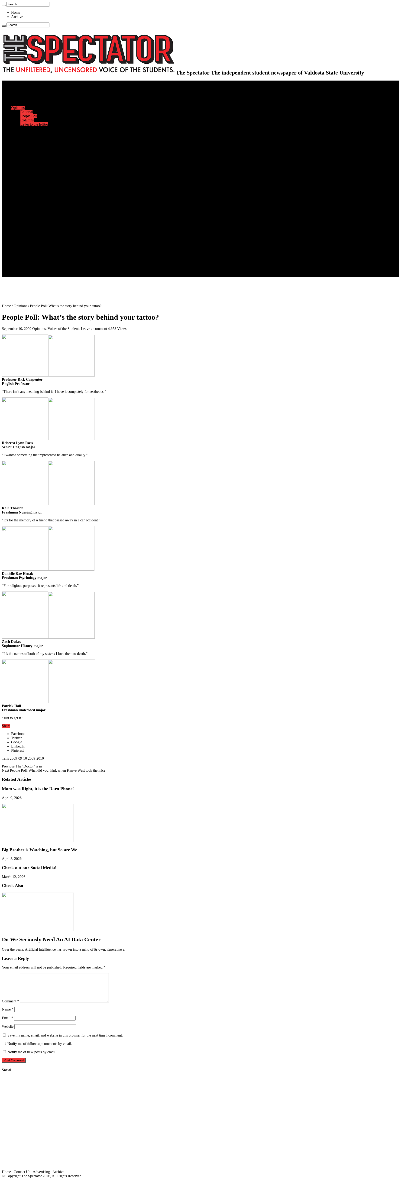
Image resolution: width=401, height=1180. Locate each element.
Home (15, 12)
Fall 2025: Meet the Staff (38, 262)
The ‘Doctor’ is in (22, 766)
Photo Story (29, 241)
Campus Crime (31, 95)
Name (7, 1009)
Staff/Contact (20, 254)
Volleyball (27, 191)
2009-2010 (36, 758)
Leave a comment (94, 329)
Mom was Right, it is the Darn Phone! (38, 788)
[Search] (4, 5)
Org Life (26, 145)
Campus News (31, 137)
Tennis (25, 200)
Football (26, 166)
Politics (25, 99)
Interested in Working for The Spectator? (50, 271)
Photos (16, 233)
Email (7, 1018)
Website (7, 1026)
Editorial (26, 112)
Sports (15, 154)
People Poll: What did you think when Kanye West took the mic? (53, 770)
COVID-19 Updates (35, 103)
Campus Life (20, 128)
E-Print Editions (23, 87)
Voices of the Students (64, 329)
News (15, 91)
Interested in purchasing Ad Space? (46, 275)
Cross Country (31, 162)
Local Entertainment (35, 220)
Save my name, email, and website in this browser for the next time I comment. (65, 1035)
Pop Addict (28, 216)
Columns (27, 120)
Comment (10, 1001)
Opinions (18, 108)
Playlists (26, 229)
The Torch (18, 245)
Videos (25, 225)
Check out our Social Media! (29, 867)
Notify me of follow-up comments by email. (39, 1044)
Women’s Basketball (35, 179)
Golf (23, 195)
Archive (17, 17)
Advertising (41, 1172)
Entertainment (21, 204)
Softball (26, 183)
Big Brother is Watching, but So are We (39, 849)
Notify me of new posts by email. (31, 1052)
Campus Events (31, 133)
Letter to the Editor (34, 124)
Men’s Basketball (33, 174)
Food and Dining (32, 141)
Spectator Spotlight (34, 149)
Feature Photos (31, 237)
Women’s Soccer (32, 187)
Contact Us (28, 258)
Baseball (26, 170)
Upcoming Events (24, 250)
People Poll (28, 116)
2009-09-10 (18, 758)
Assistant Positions (34, 266)
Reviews (26, 212)
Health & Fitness (32, 158)
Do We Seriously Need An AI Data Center (51, 939)
